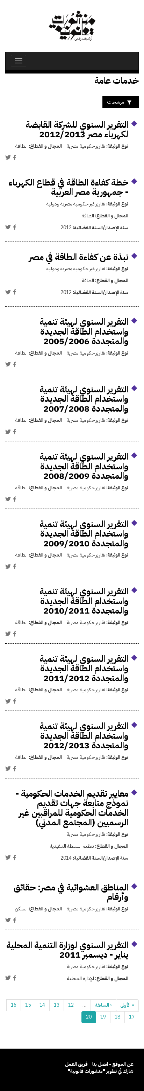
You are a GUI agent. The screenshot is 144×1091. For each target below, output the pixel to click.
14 (42, 1005)
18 (117, 1017)
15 (28, 1005)
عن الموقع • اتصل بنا (113, 1064)
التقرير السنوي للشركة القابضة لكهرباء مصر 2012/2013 (77, 129)
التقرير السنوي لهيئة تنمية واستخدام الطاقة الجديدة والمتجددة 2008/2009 (83, 466)
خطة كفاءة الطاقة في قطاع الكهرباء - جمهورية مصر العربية (68, 187)
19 (103, 1017)
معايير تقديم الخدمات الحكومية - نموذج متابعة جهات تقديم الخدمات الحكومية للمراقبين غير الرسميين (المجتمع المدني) (72, 808)
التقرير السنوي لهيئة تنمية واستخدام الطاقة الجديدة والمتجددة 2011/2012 (83, 668)
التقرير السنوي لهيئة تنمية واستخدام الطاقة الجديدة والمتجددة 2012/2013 (83, 736)
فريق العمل (76, 1064)
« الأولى (127, 1005)
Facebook (14, 157)
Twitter (8, 157)
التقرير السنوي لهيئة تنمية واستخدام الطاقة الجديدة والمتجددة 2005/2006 (83, 331)
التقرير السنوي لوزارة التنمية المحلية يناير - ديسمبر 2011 (67, 950)
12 (71, 1005)
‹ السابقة (103, 1005)
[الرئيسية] (72, 26)
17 (132, 1017)
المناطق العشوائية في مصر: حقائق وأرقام (71, 892)
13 (56, 1005)
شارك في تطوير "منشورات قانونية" (101, 1071)
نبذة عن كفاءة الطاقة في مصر (78, 257)
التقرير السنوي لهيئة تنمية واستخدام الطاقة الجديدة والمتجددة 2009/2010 (83, 534)
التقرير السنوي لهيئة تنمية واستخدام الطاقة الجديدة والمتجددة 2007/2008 (83, 399)
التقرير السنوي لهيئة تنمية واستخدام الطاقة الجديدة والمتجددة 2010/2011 (83, 601)
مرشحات (115, 102)
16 (13, 1005)
